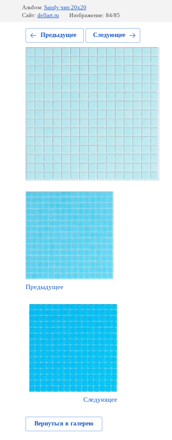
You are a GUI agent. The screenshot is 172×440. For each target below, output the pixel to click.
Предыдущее (58, 35)
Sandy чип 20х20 (65, 7)
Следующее (109, 35)
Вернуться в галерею (63, 423)
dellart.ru (48, 15)
